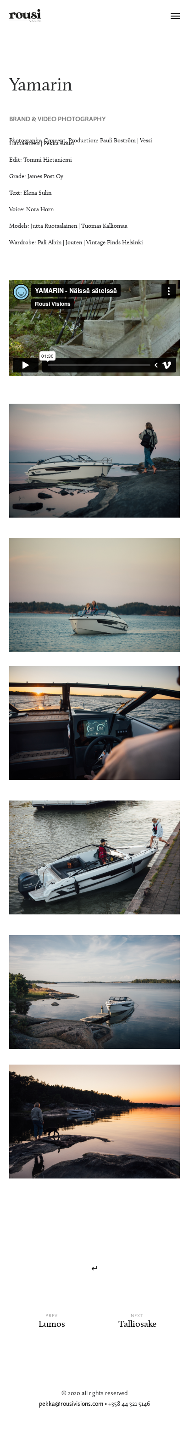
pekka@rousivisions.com (72, 1404)
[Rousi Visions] (25, 16)
